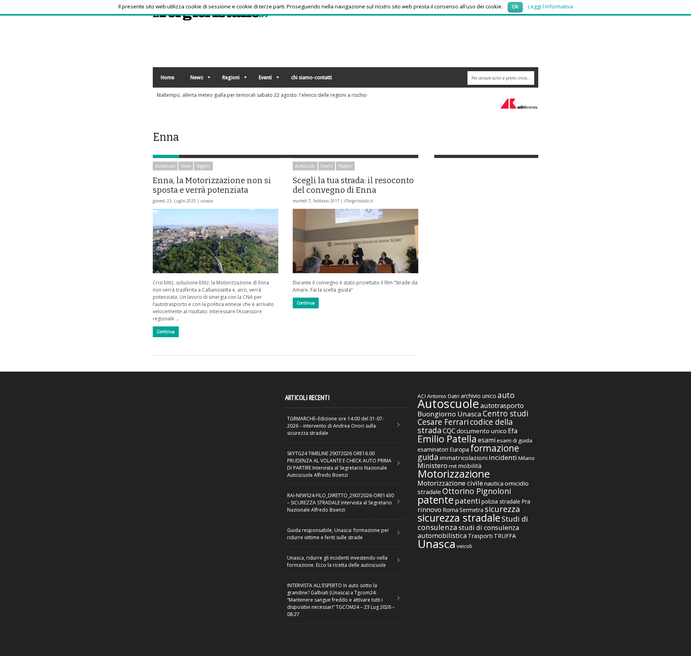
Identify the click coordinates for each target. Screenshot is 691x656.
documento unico (482, 431)
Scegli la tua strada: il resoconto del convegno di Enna (353, 185)
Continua (166, 331)
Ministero (432, 465)
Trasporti (480, 536)
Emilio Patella (447, 438)
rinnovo (429, 509)
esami (486, 440)
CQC (449, 430)
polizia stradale (500, 501)
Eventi (261, 79)
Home (167, 77)
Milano (526, 458)
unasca (206, 201)
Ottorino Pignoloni (476, 491)
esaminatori (432, 449)
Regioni (227, 79)
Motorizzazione (453, 473)
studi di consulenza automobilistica (468, 531)
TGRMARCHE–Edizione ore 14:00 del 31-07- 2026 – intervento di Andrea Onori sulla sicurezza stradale (335, 425)
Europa (459, 449)
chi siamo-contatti (311, 77)
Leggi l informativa (550, 6)
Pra (525, 501)
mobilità (469, 466)
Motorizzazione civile (450, 483)
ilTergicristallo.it (358, 201)
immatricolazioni (463, 458)
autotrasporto (502, 405)
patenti (467, 501)
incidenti (503, 457)
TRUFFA (505, 536)
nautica (493, 483)
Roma (450, 510)
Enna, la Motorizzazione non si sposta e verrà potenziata (212, 185)
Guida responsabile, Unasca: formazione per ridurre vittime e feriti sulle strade (338, 534)
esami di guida (514, 440)
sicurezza (502, 509)
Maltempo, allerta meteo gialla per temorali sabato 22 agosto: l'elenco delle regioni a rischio (262, 95)
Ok (515, 6)
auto (506, 395)
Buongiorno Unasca (449, 413)
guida (427, 457)
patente (435, 499)
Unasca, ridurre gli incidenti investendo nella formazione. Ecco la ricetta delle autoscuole (337, 561)
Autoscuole (165, 166)
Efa (512, 430)
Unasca (436, 543)
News (192, 79)
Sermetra (471, 510)
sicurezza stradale (458, 517)
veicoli (464, 546)
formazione (494, 448)
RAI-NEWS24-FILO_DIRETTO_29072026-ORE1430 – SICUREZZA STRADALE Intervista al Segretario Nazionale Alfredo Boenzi (340, 502)
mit (453, 466)
